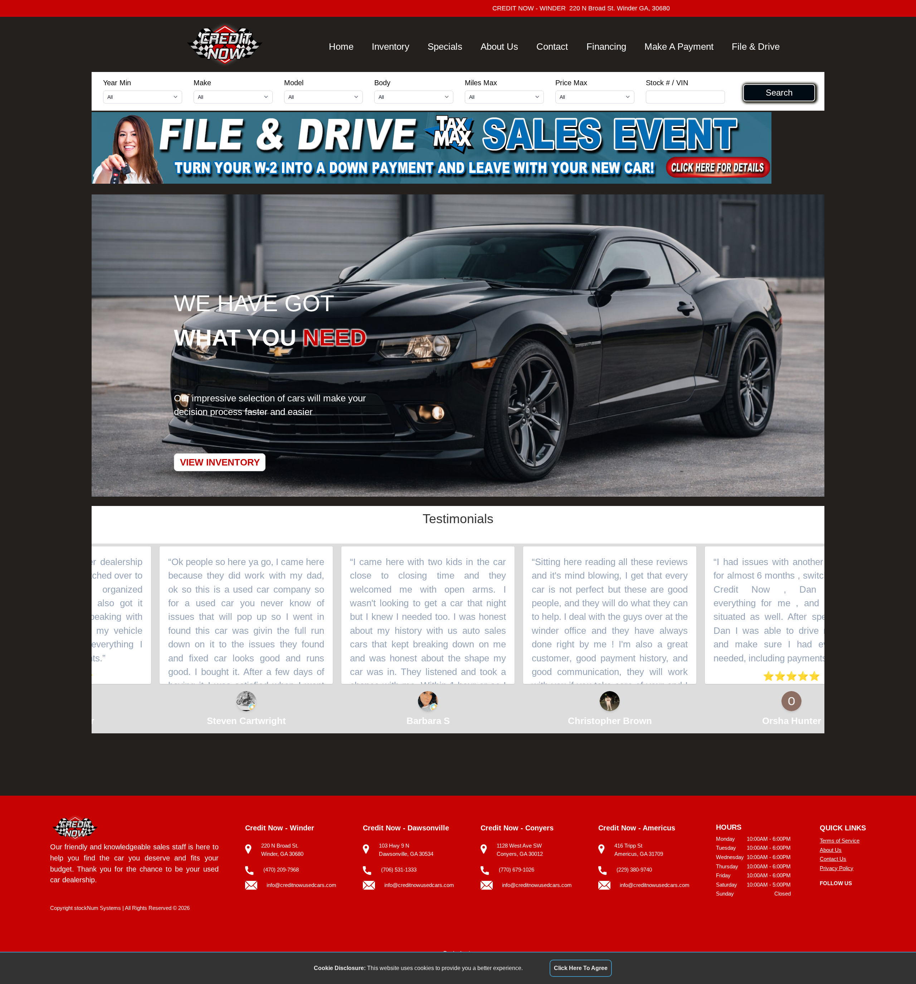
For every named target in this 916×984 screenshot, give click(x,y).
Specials (445, 47)
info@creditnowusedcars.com (301, 885)
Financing (606, 47)
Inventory (390, 47)
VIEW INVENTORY (220, 462)
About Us (499, 47)
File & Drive (756, 47)
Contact (552, 47)
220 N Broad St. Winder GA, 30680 (619, 8)
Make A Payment (678, 47)
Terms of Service (839, 841)
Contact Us (833, 859)
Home (341, 47)
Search (779, 92)
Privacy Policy (836, 868)
